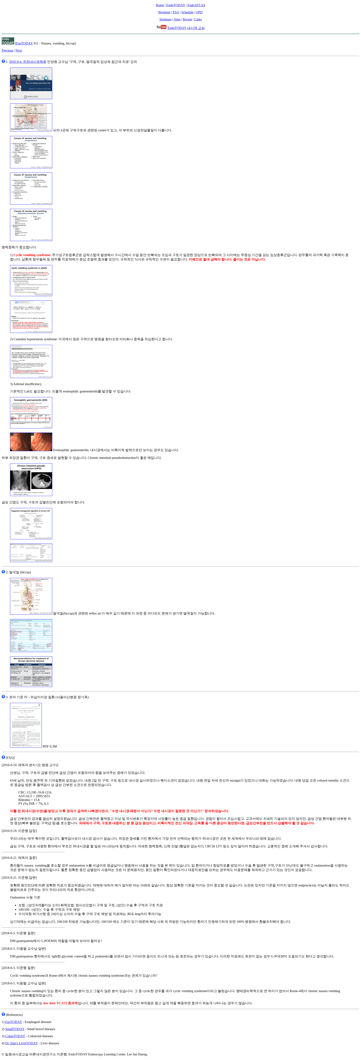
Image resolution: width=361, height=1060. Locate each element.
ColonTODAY (15, 1036)
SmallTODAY (14, 1029)
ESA (176, 12)
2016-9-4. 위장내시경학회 (27, 61)
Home (160, 5)
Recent (187, 19)
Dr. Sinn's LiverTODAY (21, 1043)
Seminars (165, 19)
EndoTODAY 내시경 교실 (186, 28)
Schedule (187, 12)
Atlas (177, 19)
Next (18, 50)
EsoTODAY (24, 43)
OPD (199, 12)
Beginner (164, 12)
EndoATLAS (196, 5)
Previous (7, 50)
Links (198, 19)
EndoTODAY (175, 5)
